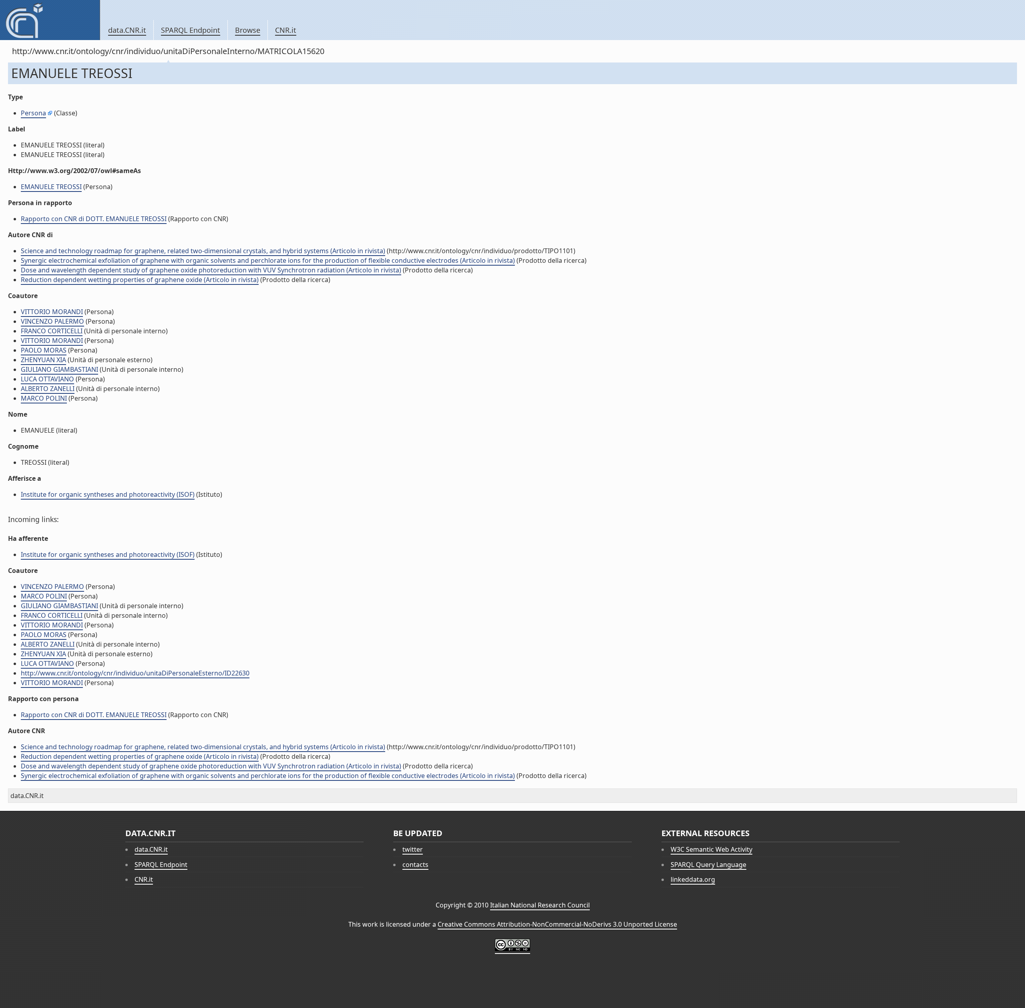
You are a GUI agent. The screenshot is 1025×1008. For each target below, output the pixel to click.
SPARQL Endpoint (190, 30)
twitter (412, 849)
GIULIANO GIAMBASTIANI (59, 369)
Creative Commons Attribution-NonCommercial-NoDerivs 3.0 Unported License (557, 924)
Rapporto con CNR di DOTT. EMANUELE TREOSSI (94, 218)
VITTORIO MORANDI (52, 311)
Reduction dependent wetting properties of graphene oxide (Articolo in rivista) (140, 279)
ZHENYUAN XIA (43, 359)
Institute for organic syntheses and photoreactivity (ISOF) (108, 494)
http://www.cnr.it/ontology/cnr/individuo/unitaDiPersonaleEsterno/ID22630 (135, 673)
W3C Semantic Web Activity (711, 849)
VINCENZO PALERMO (52, 321)
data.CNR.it (127, 30)
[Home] (50, 20)
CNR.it (285, 30)
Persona (33, 113)
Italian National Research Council (540, 905)
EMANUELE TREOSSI (51, 186)
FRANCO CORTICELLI (51, 331)
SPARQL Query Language (708, 864)
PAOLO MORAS (43, 350)
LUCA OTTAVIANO (47, 379)
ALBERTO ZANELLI (47, 388)
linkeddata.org (693, 879)
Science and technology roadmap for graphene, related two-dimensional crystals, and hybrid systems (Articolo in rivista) (203, 250)
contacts (415, 864)
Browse (247, 30)
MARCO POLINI (44, 398)
